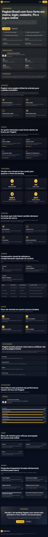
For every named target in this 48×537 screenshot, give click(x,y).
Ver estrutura (28, 521)
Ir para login (4, 146)
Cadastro (44, 1)
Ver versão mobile (5, 157)
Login (40, 1)
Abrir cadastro (28, 146)
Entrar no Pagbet (6, 28)
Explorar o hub (14, 28)
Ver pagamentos (28, 157)
